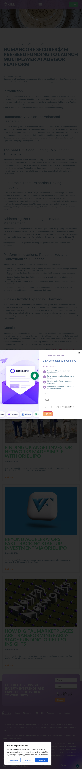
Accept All (41, 760)
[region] (27, 753)
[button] (79, 353)
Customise (14, 760)
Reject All (28, 760)
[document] (41, 384)
